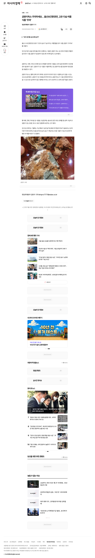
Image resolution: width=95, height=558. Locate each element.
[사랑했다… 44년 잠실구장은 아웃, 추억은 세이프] (33, 506)
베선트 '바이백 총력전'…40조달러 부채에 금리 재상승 (52, 276)
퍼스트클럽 (26, 542)
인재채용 (20, 542)
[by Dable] (65, 457)
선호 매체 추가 (43, 29)
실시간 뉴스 (28, 3)
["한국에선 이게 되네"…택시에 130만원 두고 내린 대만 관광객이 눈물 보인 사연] (63, 430)
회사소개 (6, 542)
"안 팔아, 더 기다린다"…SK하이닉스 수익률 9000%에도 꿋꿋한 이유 (59, 104)
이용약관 (59, 542)
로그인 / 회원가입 (81, 3)
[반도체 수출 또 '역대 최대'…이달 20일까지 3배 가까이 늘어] (32, 253)
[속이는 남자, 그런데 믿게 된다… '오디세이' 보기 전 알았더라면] (33, 487)
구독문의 (33, 542)
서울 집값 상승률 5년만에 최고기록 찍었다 (51, 241)
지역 (27, 13)
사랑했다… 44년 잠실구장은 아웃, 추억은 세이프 (53, 503)
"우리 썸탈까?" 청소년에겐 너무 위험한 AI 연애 (53, 512)
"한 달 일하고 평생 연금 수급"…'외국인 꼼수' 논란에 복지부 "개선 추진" (53, 258)
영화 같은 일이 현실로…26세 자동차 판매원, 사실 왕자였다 (59, 100)
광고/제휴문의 (13, 542)
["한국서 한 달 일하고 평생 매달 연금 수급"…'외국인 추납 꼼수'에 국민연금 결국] (63, 439)
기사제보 (39, 542)
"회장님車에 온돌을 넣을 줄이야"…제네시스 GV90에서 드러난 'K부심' (53, 493)
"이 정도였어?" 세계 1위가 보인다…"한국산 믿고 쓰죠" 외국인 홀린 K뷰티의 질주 (59, 95)
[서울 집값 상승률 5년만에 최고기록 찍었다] (32, 244)
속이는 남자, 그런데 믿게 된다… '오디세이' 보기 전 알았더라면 (53, 484)
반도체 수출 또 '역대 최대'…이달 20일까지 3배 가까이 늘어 (53, 250)
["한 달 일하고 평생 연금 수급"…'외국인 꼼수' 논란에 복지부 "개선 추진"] (32, 261)
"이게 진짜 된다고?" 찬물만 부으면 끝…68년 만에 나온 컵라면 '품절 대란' (59, 108)
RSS (44, 542)
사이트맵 (70, 542)
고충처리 (65, 542)
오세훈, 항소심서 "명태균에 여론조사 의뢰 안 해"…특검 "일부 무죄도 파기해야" (53, 267)
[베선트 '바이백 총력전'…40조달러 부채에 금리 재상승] (32, 279)
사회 (23, 13)
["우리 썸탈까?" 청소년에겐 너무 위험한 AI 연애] (33, 515)
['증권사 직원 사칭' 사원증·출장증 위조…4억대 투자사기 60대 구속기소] (63, 421)
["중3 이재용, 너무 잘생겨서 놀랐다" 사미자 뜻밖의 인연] (63, 449)
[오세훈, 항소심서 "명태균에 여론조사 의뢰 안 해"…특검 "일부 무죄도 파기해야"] (32, 270)
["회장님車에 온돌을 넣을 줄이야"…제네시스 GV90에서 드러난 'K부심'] (33, 496)
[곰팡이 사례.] (47, 158)
